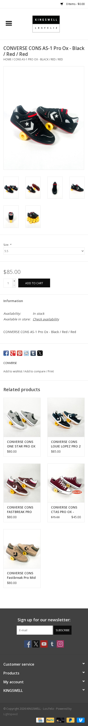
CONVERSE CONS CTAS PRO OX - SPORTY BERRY (64, 509)
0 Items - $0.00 (75, 4)
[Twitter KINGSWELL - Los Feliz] (35, 644)
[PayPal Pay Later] (70, 720)
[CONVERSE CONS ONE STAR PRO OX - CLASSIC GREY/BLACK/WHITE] (22, 417)
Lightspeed (10, 714)
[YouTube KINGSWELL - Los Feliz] (44, 644)
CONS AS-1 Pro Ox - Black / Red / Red (38, 59)
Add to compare (35, 371)
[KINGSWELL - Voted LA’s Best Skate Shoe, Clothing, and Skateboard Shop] (53, 23)
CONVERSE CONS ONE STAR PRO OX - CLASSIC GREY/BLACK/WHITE (22, 444)
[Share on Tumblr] (33, 353)
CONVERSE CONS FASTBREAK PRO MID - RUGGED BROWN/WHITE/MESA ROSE (22, 509)
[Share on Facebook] (6, 353)
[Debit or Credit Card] (60, 720)
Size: (7, 245)
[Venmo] (80, 720)
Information (13, 301)
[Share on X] (40, 353)
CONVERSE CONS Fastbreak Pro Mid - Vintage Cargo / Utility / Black (21, 575)
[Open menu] (9, 23)
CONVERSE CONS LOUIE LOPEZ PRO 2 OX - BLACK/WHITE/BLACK (66, 444)
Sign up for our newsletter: (44, 619)
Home (7, 59)
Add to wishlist (13, 371)
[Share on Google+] (13, 353)
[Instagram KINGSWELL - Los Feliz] (60, 644)
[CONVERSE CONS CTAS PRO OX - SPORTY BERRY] (66, 483)
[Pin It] (19, 353)
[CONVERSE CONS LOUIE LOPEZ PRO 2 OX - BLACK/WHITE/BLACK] (66, 417)
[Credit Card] (39, 720)
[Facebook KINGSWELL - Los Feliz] (27, 644)
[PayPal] (50, 720)
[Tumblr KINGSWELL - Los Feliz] (52, 644)
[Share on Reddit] (26, 353)
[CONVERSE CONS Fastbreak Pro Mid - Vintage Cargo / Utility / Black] (22, 548)
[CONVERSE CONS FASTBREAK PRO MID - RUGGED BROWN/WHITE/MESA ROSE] (22, 483)
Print (51, 371)
